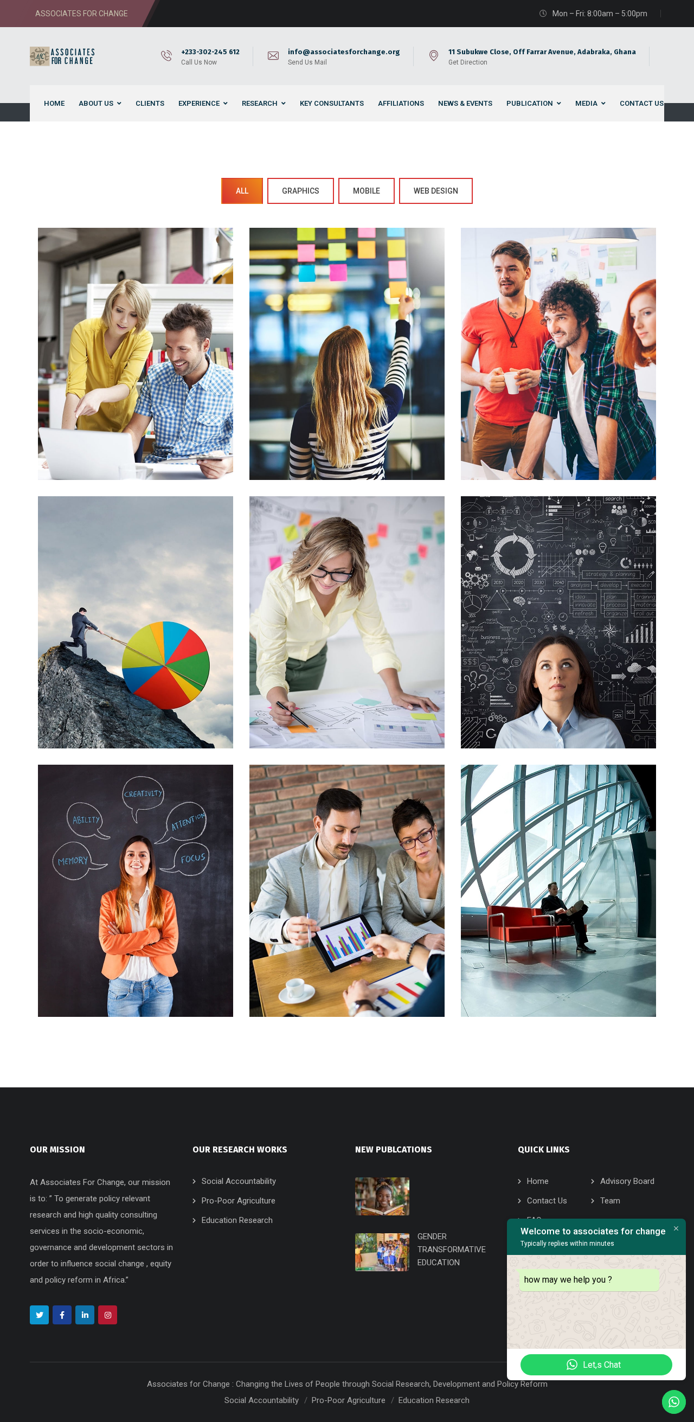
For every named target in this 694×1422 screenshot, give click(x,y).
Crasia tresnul (135, 368)
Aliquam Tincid (558, 904)
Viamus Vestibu (347, 637)
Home (538, 1181)
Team (610, 1201)
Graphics (300, 191)
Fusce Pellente (558, 368)
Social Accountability (239, 1181)
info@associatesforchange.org (344, 52)
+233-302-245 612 (210, 52)
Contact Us (547, 1201)
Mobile (366, 191)
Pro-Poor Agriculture (238, 1201)
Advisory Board (627, 1181)
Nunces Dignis (135, 904)
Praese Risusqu (135, 637)
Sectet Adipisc (347, 368)
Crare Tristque (558, 637)
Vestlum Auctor (346, 904)
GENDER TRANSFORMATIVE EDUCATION (451, 1249)
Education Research (237, 1220)
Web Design (436, 191)
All (242, 191)
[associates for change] (64, 56)
